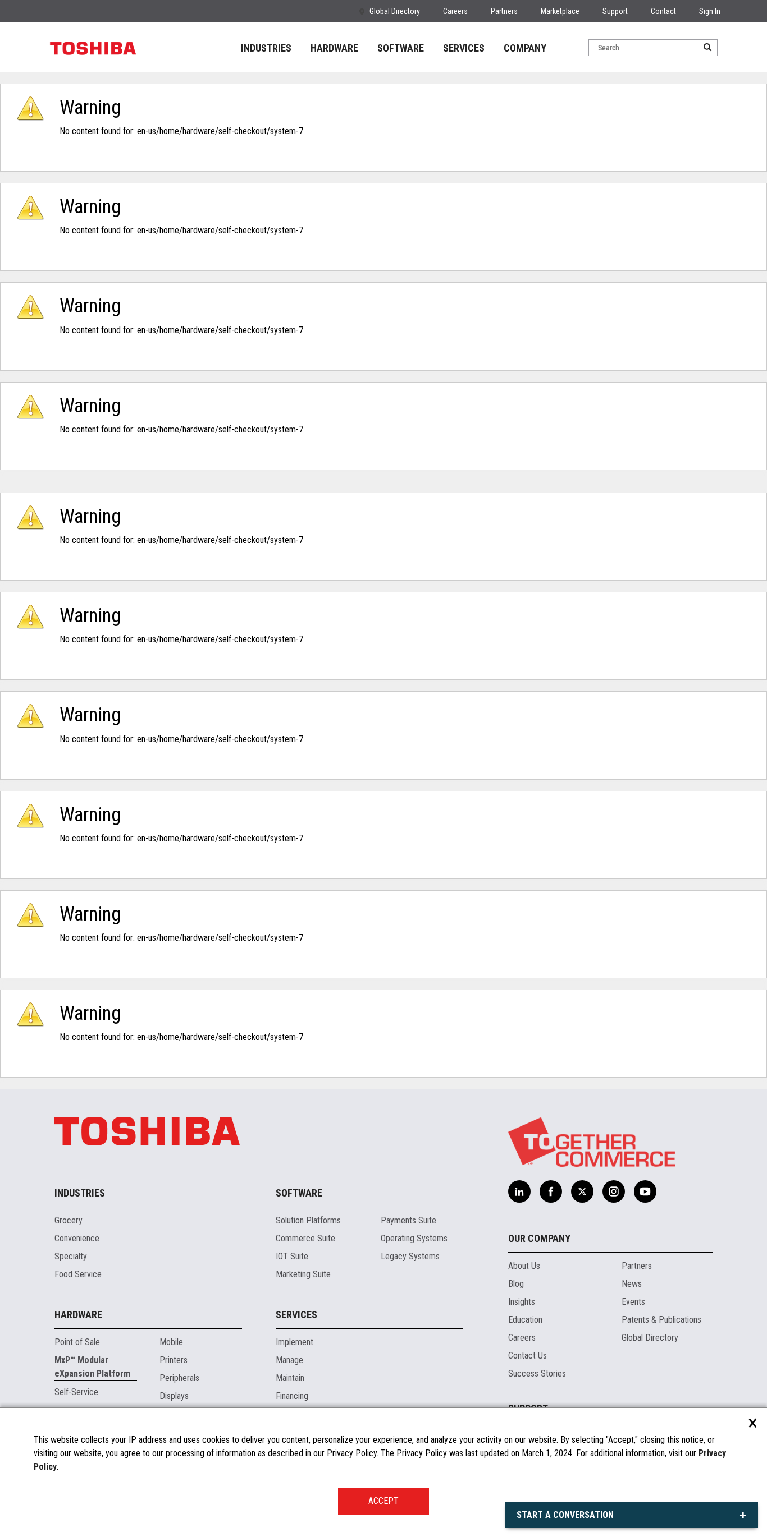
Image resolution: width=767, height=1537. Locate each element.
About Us (524, 1265)
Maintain (290, 1378)
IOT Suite (292, 1256)
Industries (79, 1193)
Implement (294, 1342)
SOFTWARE (400, 48)
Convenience (76, 1238)
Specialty (70, 1256)
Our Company (539, 1238)
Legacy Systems (410, 1256)
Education (525, 1319)
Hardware (78, 1314)
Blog (516, 1283)
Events (633, 1301)
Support (615, 11)
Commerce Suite (305, 1238)
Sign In (709, 11)
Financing (292, 1396)
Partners (504, 11)
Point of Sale (77, 1342)
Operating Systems (414, 1238)
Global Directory (394, 11)
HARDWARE (334, 48)
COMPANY (525, 48)
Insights (521, 1301)
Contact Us (527, 1355)
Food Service (78, 1274)
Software (299, 1193)
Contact (663, 11)
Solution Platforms (308, 1220)
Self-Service (76, 1392)
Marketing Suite (303, 1274)
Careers (455, 11)
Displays (174, 1396)
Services (296, 1314)
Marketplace (560, 11)
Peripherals (179, 1378)
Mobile (171, 1342)
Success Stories (537, 1373)
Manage (289, 1360)
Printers (173, 1360)
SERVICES (464, 48)
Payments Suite (408, 1220)
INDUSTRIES (266, 48)
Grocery (68, 1220)
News (632, 1283)
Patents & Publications (661, 1319)
